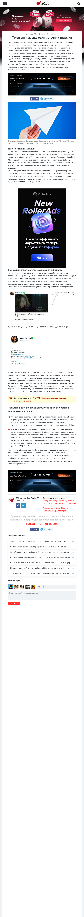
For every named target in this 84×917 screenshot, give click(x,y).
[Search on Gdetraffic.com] (78, 3)
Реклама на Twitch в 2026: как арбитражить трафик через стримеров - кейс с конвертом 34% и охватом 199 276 (59, 509)
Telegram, (70, 141)
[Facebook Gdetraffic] (18, 505)
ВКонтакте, (12, 141)
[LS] (42, 84)
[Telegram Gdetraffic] (23, 505)
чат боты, (12, 143)
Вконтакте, (43, 141)
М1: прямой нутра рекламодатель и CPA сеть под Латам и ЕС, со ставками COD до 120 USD (59, 502)
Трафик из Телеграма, (24, 143)
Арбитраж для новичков (43, 143)
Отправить (14, 603)
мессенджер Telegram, (57, 141)
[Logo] (42, 3)
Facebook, (21, 141)
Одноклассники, (32, 141)
